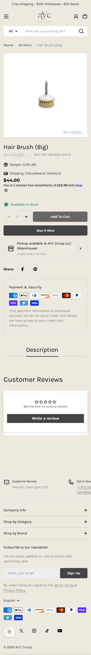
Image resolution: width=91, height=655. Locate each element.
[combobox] (45, 31)
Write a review (45, 418)
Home (8, 45)
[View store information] (80, 248)
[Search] (81, 31)
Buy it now (46, 230)
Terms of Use (64, 585)
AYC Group (23, 647)
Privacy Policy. (15, 590)
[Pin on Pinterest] (35, 269)
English (9, 600)
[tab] (42, 351)
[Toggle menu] (6, 16)
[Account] (76, 16)
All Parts (25, 45)
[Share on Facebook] (22, 269)
